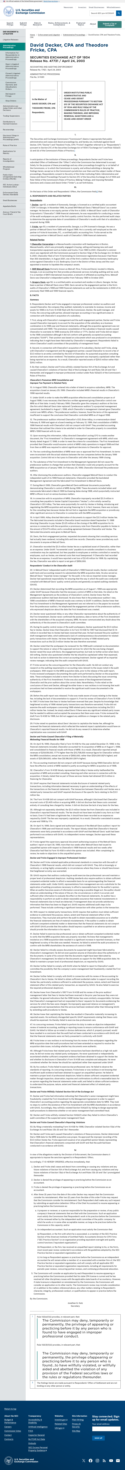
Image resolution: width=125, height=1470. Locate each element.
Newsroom (68, 7)
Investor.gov (60, 1420)
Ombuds (32, 1443)
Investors (82, 7)
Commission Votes (12, 1431)
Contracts (8, 1439)
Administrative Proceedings (74, 35)
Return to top (10, 1409)
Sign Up (98, 1438)
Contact (8, 1435)
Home (32, 35)
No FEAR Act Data (36, 1439)
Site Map (76, 1431)
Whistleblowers (113, 7)
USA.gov (58, 1428)
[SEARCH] (119, 13)
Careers (7, 1427)
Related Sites (61, 1424)
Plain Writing (78, 1420)
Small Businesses (96, 7)
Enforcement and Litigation (49, 35)
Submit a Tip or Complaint (110, 24)
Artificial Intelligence (37, 1427)
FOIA (30, 1431)
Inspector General (36, 1435)
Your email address (100, 1424)
